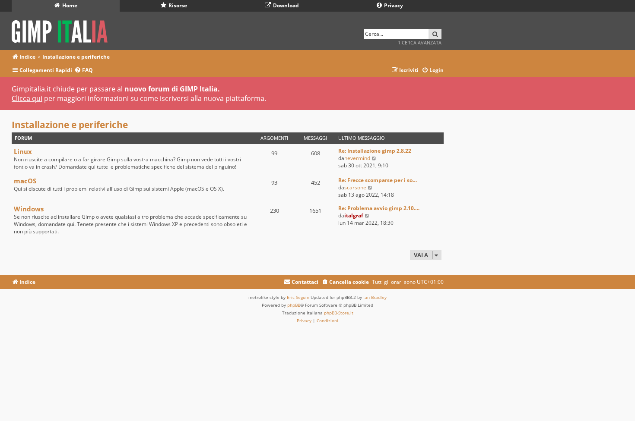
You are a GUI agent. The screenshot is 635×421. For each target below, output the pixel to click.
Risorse (177, 5)
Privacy (393, 5)
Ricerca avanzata (419, 42)
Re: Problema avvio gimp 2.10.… (378, 208)
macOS (25, 180)
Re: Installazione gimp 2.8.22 (374, 150)
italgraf (353, 215)
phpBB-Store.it (338, 313)
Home (69, 5)
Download (285, 5)
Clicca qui (27, 98)
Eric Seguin (298, 297)
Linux (23, 151)
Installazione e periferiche (70, 125)
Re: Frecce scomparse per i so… (377, 180)
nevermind (357, 158)
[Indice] (62, 30)
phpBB (293, 305)
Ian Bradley (375, 297)
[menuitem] (83, 70)
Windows (29, 208)
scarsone (355, 187)
